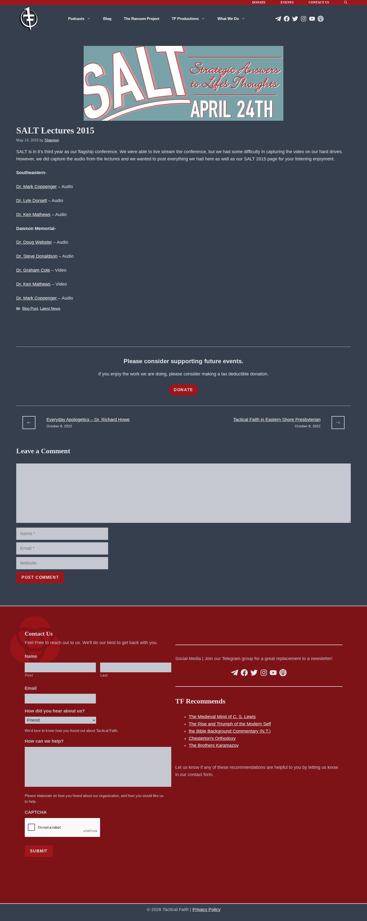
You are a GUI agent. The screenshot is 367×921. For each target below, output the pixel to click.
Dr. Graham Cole (33, 270)
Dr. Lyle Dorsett (31, 200)
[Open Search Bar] (346, 2)
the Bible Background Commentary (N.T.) (230, 731)
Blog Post (30, 308)
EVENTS (287, 2)
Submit (39, 851)
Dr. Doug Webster (34, 242)
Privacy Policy (206, 909)
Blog (107, 18)
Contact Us (319, 2)
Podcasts (76, 18)
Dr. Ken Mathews (33, 214)
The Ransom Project (141, 18)
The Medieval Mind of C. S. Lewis (222, 716)
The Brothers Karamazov (214, 745)
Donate (259, 2)
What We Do (228, 18)
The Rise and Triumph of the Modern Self (230, 723)
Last (104, 675)
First (29, 675)
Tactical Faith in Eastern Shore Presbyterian (277, 419)
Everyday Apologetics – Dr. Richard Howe (88, 419)
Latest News (50, 308)
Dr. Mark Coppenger (36, 186)
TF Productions (185, 18)
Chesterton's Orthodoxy (212, 738)
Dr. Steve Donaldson (36, 256)
